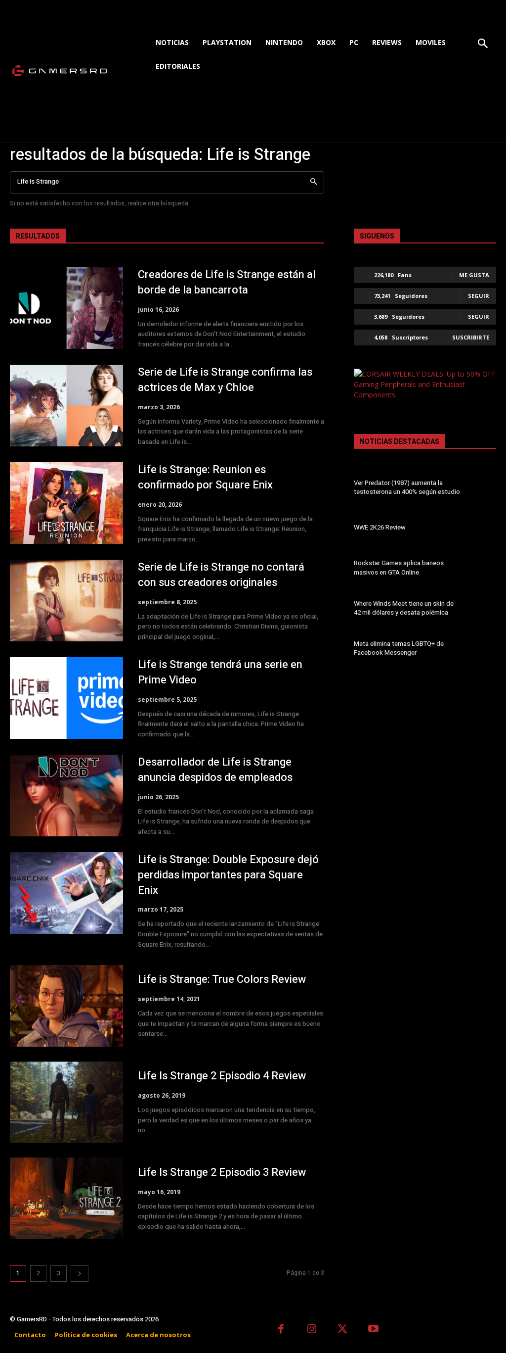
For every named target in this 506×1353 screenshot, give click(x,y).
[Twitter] (343, 1330)
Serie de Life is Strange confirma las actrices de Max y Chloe (225, 379)
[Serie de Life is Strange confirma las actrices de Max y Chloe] (66, 405)
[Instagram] (312, 1330)
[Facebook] (281, 1330)
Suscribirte (470, 337)
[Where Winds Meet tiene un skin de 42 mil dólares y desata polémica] (481, 609)
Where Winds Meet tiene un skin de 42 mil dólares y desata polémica (404, 608)
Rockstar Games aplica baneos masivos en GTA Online (399, 567)
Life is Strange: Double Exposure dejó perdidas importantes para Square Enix (228, 875)
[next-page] (79, 1273)
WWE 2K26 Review (380, 527)
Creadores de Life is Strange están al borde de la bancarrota (227, 282)
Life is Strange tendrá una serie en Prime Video (220, 672)
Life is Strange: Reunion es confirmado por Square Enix (205, 477)
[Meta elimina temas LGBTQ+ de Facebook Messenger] (481, 649)
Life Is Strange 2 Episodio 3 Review (222, 1172)
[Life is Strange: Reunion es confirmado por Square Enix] (66, 503)
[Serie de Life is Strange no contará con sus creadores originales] (66, 600)
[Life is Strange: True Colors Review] (66, 1006)
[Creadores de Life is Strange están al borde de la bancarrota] (66, 308)
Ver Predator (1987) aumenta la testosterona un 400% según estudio (407, 487)
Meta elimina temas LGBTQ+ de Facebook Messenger (399, 648)
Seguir (478, 295)
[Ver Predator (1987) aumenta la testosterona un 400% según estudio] (481, 489)
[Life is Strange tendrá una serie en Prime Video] (66, 698)
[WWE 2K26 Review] (481, 529)
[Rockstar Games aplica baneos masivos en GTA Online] (481, 569)
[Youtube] (374, 1330)
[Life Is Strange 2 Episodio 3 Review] (66, 1198)
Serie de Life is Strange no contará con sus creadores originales (221, 574)
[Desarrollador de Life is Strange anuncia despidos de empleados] (66, 795)
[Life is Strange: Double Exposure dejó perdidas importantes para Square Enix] (66, 893)
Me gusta (474, 275)
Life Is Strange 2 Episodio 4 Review (222, 1076)
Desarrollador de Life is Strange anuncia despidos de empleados (215, 769)
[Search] (313, 182)
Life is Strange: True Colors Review (222, 979)
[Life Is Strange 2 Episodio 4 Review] (66, 1102)
